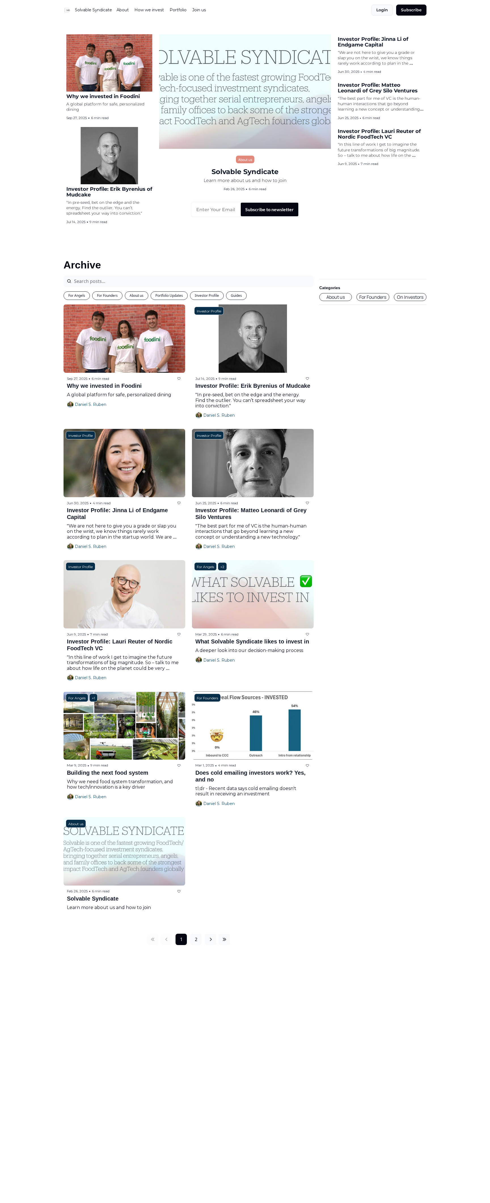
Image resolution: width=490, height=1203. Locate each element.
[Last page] (224, 939)
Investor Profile (207, 295)
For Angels (76, 295)
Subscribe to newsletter (269, 209)
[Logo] (68, 10)
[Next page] (210, 939)
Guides (236, 295)
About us (136, 295)
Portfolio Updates (169, 295)
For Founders (107, 295)
